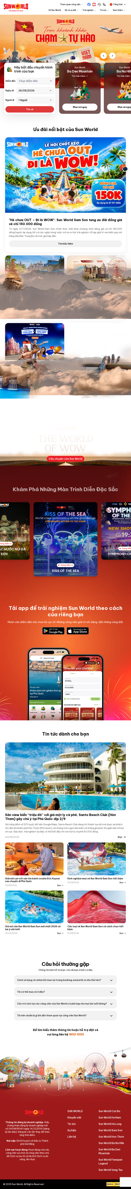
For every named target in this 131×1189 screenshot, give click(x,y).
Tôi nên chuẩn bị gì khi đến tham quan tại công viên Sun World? (52, 1015)
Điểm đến (10, 80)
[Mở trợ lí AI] (123, 167)
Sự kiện (71, 1130)
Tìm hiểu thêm (65, 243)
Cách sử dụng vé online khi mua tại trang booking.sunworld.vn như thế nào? (59, 980)
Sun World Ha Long (110, 1123)
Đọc (120, 837)
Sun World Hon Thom (111, 1136)
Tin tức (71, 1123)
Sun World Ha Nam (110, 1117)
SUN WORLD (75, 1111)
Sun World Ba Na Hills (111, 1143)
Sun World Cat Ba (109, 1111)
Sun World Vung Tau (110, 1169)
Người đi (9, 100)
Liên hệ (71, 1136)
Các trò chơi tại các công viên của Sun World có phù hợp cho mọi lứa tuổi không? (62, 1003)
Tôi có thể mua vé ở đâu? (31, 991)
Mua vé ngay (80, 107)
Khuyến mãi (74, 1117)
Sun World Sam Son (110, 1130)
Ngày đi (9, 90)
